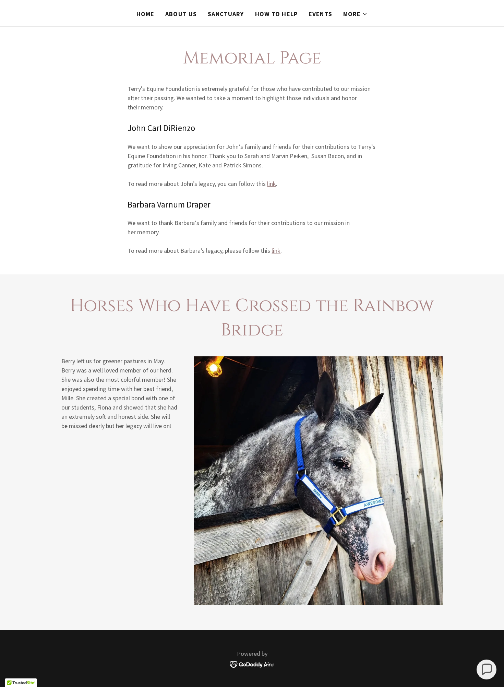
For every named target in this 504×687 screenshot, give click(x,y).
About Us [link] (181, 14)
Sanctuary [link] (226, 14)
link (271, 184)
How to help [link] (276, 14)
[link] (252, 663)
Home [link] (145, 14)
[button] (355, 14)
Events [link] (320, 14)
